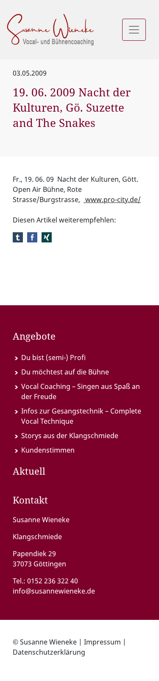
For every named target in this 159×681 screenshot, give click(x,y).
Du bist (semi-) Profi (53, 357)
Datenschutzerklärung (49, 652)
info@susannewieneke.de (54, 591)
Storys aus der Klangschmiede (69, 435)
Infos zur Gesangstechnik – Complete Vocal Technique (81, 416)
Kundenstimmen (48, 450)
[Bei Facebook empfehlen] (32, 237)
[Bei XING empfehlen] (47, 237)
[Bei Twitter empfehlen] (18, 237)
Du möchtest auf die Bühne (65, 372)
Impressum (102, 642)
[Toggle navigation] (134, 30)
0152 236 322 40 (52, 580)
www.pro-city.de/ (112, 199)
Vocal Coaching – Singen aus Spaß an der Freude (80, 391)
